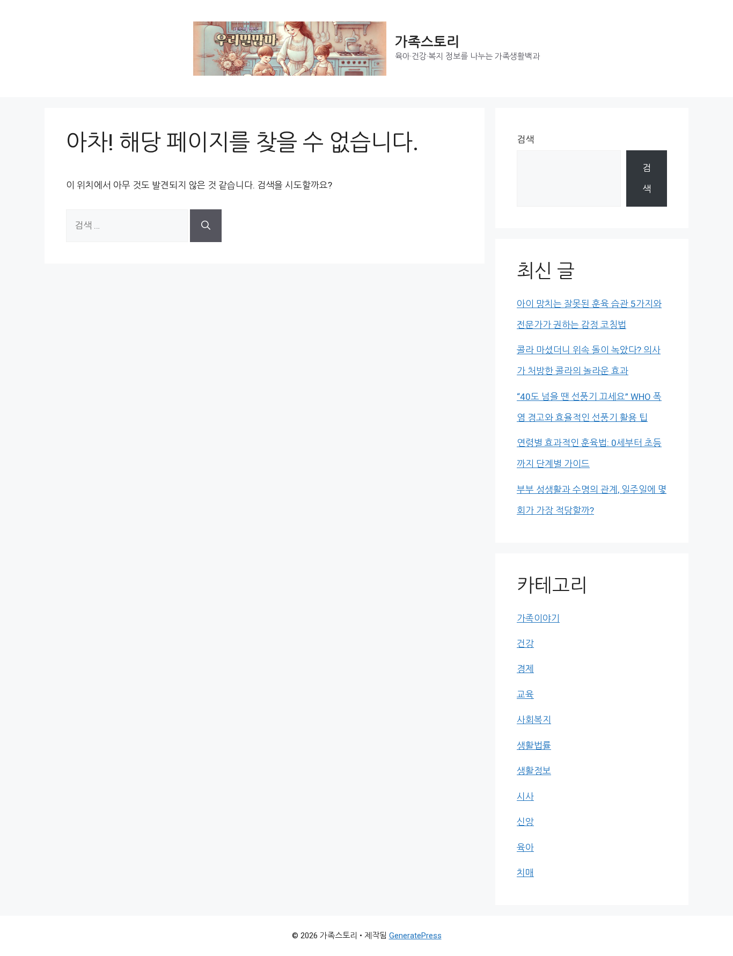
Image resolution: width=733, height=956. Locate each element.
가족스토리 (427, 42)
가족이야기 (538, 618)
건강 (525, 643)
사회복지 (534, 719)
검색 (525, 139)
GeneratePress (415, 935)
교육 (525, 694)
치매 (525, 872)
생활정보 (534, 770)
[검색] (206, 225)
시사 (525, 796)
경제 (525, 668)
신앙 (525, 821)
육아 (525, 847)
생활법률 (534, 745)
